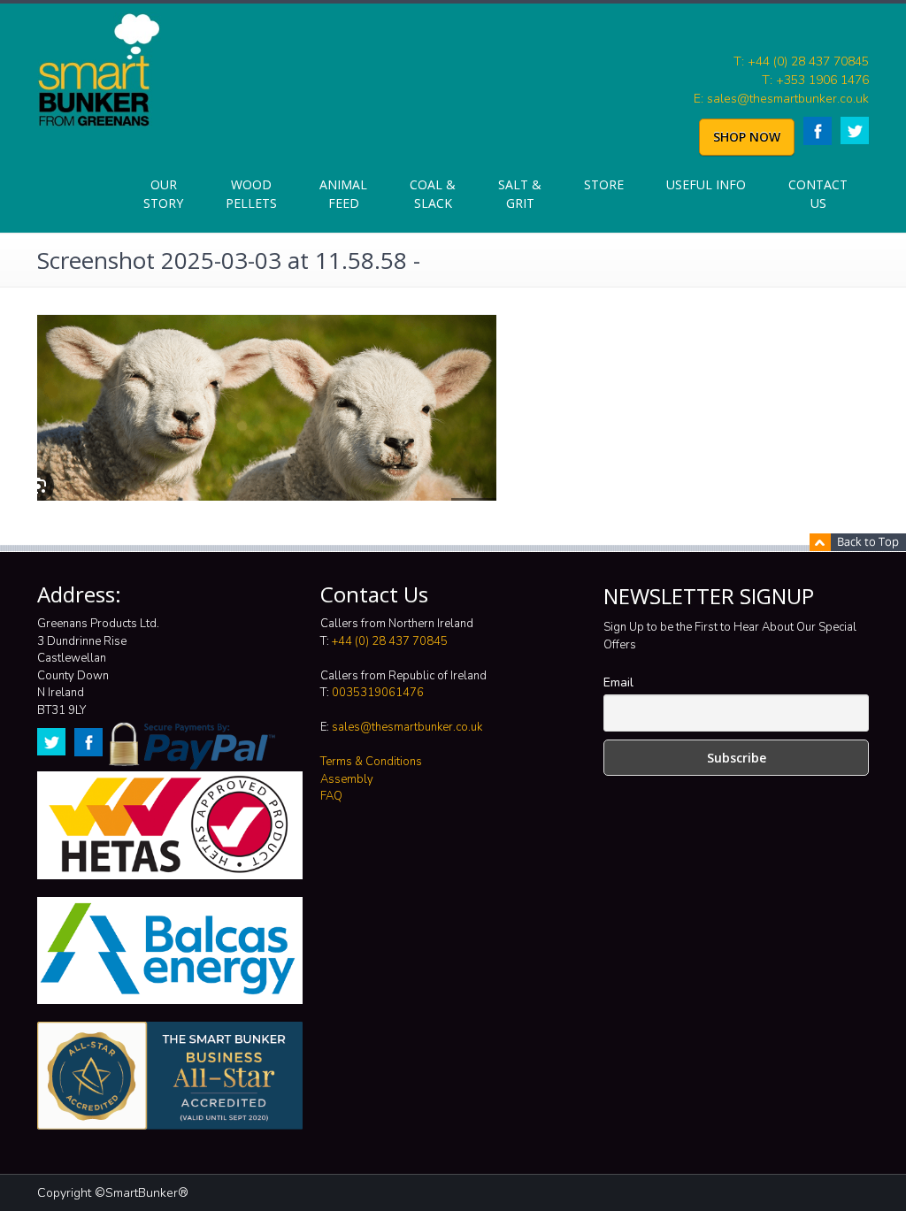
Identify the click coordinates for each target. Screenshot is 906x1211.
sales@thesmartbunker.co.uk (407, 727)
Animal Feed (343, 193)
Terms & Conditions (371, 762)
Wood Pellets (251, 193)
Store (604, 184)
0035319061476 (378, 693)
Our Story (163, 193)
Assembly (346, 779)
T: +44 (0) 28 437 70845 (801, 61)
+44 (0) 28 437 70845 (390, 641)
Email (618, 682)
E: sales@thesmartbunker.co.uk (781, 98)
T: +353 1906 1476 (815, 80)
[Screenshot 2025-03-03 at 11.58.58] (266, 406)
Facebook (817, 131)
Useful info (706, 184)
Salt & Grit (519, 193)
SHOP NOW (746, 136)
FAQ (331, 796)
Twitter (855, 130)
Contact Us (818, 193)
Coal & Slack (433, 193)
